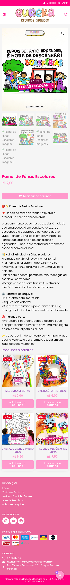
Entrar (64, 2)
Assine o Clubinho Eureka (17, 496)
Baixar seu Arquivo (13, 504)
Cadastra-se (53, 2)
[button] (62, 33)
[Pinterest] (21, 520)
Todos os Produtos (13, 492)
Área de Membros (12, 500)
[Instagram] (5, 520)
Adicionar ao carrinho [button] (17, 404)
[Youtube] (13, 520)
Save (9, 359)
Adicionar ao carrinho (36, 196)
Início (5, 488)
